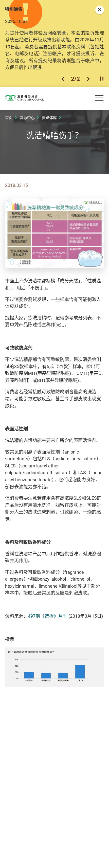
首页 (9, 117)
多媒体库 (49, 117)
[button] (63, 79)
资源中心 (27, 117)
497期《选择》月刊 (48, 616)
